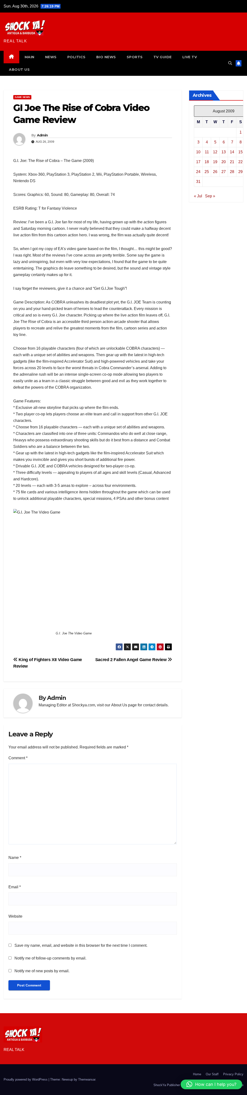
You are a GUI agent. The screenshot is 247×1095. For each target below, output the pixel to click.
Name (14, 858)
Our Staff (212, 1074)
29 (240, 172)
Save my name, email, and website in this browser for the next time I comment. (80, 945)
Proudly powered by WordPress (26, 1079)
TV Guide (162, 57)
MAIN (29, 57)
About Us (119, 705)
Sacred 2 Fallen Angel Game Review (131, 659)
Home (197, 1074)
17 (198, 162)
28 (232, 172)
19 (215, 162)
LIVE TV (189, 57)
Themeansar (86, 1079)
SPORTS (135, 57)
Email (14, 887)
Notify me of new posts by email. (41, 971)
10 (198, 152)
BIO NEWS (106, 57)
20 (223, 162)
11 (207, 152)
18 (207, 162)
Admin (42, 135)
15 (240, 152)
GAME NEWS (22, 97)
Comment (17, 758)
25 (207, 172)
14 (232, 152)
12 (215, 152)
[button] (230, 63)
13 (223, 152)
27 (223, 172)
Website (15, 916)
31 (198, 182)
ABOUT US (19, 69)
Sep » (210, 196)
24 (198, 172)
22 (240, 162)
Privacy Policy (233, 1074)
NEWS (51, 57)
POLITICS (76, 57)
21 (232, 162)
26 (215, 172)
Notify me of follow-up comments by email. (50, 958)
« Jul (198, 196)
